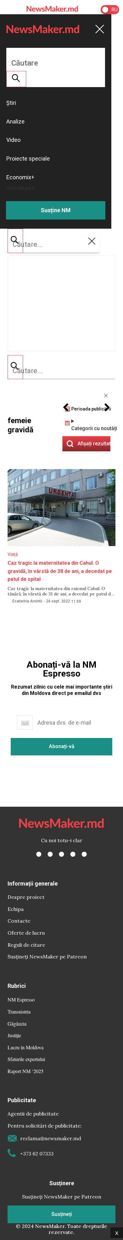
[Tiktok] (72, 854)
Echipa (16, 909)
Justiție (14, 1035)
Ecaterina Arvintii (27, 601)
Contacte (19, 921)
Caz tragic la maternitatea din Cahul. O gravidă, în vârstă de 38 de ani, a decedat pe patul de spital (60, 571)
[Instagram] (61, 854)
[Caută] (15, 367)
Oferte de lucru (26, 933)
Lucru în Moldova (26, 1047)
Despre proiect (26, 897)
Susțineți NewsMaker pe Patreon (47, 956)
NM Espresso (21, 999)
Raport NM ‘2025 (26, 1071)
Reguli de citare (26, 945)
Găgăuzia (17, 1023)
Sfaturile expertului (26, 1059)
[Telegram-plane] (84, 854)
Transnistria (19, 1011)
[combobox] (61, 371)
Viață (13, 554)
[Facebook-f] (38, 854)
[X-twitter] (50, 854)
